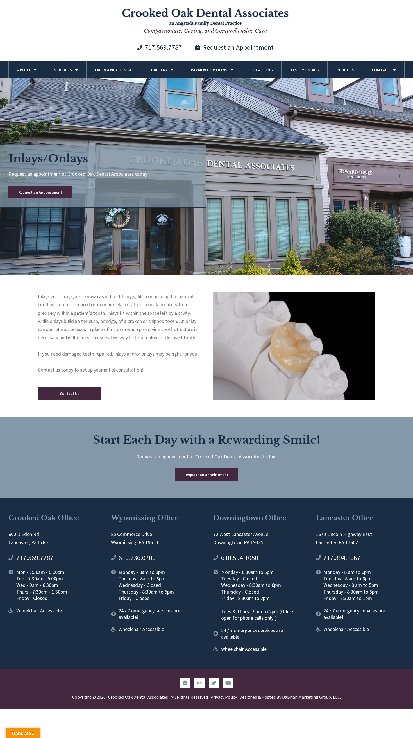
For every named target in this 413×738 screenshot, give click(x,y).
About (24, 70)
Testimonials (304, 70)
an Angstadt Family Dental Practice (205, 23)
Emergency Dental (114, 70)
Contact (381, 70)
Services (63, 70)
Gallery (159, 70)
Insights (345, 70)
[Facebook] (185, 683)
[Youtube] (228, 683)
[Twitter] (214, 683)
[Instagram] (199, 683)
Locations (261, 70)
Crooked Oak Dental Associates (205, 13)
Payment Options (209, 70)
